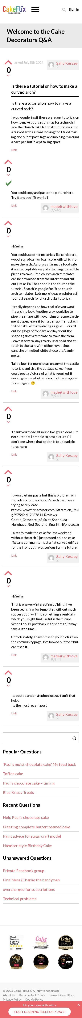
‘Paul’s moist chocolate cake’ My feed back (39, 764)
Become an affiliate (32, 995)
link (14, 149)
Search (74, 738)
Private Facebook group (23, 870)
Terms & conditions (62, 995)
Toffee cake (13, 773)
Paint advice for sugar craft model (32, 836)
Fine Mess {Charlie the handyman (31, 880)
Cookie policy (34, 999)
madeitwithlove (64, 206)
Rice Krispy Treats (18, 792)
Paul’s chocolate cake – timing (29, 783)
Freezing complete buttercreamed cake (36, 827)
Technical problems (19, 898)
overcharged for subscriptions (29, 889)
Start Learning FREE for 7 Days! (39, 1011)
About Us (9, 995)
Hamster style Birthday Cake (27, 845)
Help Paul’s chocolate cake (26, 817)
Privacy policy (12, 999)
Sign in (74, 9)
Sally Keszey (67, 63)
